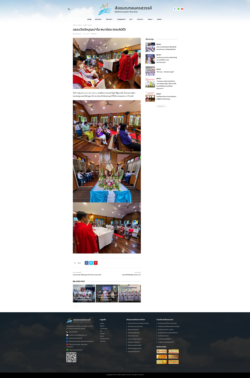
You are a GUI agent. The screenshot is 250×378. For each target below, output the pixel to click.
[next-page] (77, 306)
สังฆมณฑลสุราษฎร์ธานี (135, 339)
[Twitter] (91, 263)
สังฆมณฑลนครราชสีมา (134, 345)
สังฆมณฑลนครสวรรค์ (75, 338)
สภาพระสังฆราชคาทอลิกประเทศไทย (138, 323)
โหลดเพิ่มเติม (160, 106)
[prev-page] (74, 306)
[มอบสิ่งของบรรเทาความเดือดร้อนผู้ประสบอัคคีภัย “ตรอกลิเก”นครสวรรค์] (150, 59)
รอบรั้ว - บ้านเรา (87, 25)
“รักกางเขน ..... (129, 300)
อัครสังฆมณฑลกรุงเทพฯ (135, 326)
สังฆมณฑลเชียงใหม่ (134, 333)
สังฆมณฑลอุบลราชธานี (135, 348)
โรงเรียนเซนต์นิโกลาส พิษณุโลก (167, 323)
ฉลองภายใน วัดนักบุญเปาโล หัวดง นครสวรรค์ (87, 275)
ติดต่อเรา (103, 341)
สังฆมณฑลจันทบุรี (133, 330)
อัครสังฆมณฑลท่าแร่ (134, 342)
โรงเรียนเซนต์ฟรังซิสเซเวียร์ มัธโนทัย (168, 326)
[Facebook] (87, 263)
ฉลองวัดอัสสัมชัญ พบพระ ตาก (131, 275)
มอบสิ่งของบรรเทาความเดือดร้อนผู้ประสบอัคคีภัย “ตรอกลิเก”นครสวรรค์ (107, 297)
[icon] (174, 9)
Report (80, 25)
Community (103, 328)
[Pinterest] (96, 263)
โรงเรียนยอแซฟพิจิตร (164, 339)
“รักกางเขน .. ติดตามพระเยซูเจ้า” (165, 72)
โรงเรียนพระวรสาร (163, 336)
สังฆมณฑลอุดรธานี (133, 351)
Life (101, 331)
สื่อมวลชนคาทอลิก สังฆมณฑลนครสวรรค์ (81, 341)
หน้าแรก (75, 25)
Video (102, 336)
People (102, 334)
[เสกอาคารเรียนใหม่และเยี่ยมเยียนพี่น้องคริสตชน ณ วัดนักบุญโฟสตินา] (150, 47)
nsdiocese (78, 34)
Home (102, 323)
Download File (104, 339)
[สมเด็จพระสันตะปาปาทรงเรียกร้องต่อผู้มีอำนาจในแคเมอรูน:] (150, 97)
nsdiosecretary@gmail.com (78, 335)
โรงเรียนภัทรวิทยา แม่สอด (165, 330)
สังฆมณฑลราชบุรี (133, 336)
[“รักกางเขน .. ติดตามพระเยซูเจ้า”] (129, 293)
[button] (79, 9)
